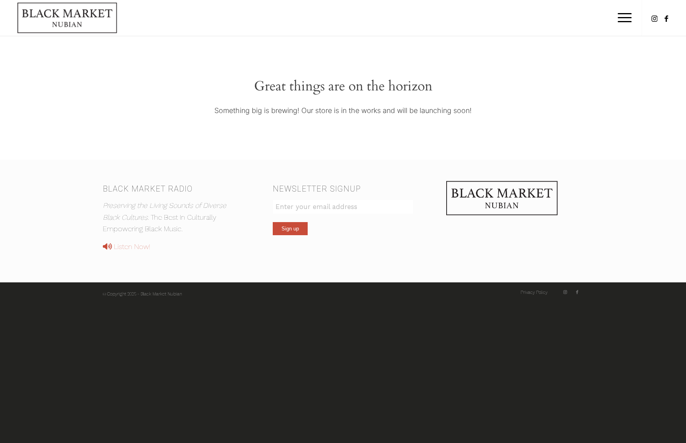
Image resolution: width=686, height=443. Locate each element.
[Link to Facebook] (666, 17)
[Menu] (622, 18)
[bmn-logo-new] (67, 18)
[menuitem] (622, 18)
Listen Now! (131, 246)
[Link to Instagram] (654, 17)
